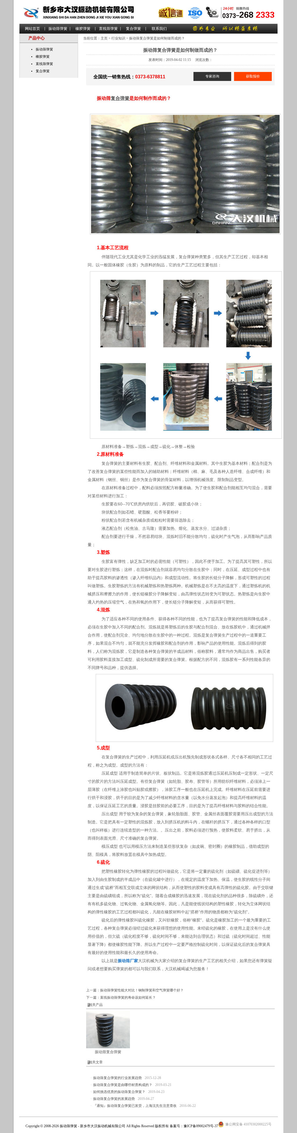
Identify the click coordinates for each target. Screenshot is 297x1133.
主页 (104, 38)
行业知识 (118, 38)
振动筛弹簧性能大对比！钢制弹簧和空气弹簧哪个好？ (142, 990)
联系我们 (159, 28)
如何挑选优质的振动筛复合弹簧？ (119, 1092)
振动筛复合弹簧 (108, 1052)
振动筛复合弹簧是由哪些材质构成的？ (122, 1085)
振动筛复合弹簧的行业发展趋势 (117, 1078)
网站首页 (32, 28)
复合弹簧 (133, 28)
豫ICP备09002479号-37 (201, 1126)
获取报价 (253, 76)
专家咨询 (212, 76)
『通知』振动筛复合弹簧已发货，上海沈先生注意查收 (135, 1106)
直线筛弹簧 (108, 28)
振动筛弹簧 (57, 28)
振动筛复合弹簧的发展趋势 (114, 1099)
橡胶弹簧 (82, 28)
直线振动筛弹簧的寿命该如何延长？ (128, 997)
